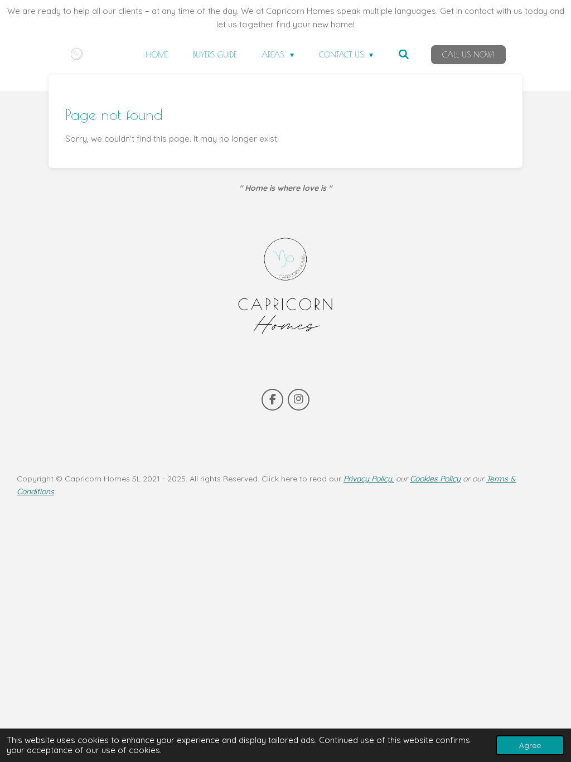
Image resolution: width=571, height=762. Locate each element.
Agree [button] (530, 745)
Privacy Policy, (368, 479)
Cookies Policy (435, 479)
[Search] (403, 54)
